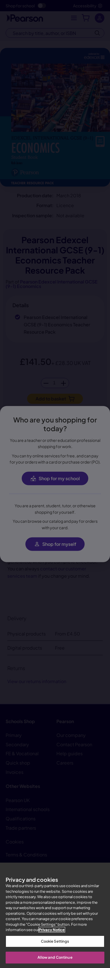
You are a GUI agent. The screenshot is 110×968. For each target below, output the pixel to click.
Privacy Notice (52, 929)
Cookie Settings (55, 941)
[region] (55, 915)
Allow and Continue (55, 957)
